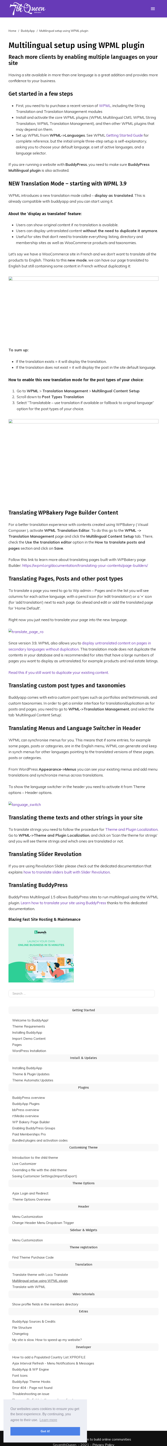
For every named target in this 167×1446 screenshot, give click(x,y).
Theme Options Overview (31, 1199)
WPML (105, 105)
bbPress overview (25, 1110)
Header (83, 1206)
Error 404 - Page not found (32, 1388)
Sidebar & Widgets (83, 1230)
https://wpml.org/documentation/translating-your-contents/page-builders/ (85, 565)
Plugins (83, 1087)
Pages (17, 1045)
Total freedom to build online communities (99, 1439)
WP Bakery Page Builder (31, 1122)
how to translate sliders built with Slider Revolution (66, 872)
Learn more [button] (48, 1420)
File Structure (22, 1327)
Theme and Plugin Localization (131, 829)
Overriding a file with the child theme (39, 1170)
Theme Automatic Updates (32, 1080)
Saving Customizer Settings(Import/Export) (44, 1176)
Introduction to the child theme (35, 1157)
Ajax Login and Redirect (30, 1193)
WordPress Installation (29, 1051)
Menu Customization (27, 1217)
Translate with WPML (28, 1287)
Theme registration (83, 1247)
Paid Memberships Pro (29, 1134)
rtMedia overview (25, 1116)
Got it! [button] (45, 1431)
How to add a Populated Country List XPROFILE (48, 1357)
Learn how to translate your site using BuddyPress (63, 903)
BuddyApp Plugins (26, 1104)
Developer (83, 1347)
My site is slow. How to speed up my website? (47, 1340)
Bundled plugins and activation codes (40, 1140)
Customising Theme (83, 1147)
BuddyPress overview (28, 1098)
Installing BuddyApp (27, 1032)
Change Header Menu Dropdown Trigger (43, 1223)
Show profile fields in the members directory (45, 1304)
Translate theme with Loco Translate (40, 1275)
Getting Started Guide (124, 135)
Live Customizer (24, 1164)
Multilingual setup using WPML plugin (40, 1281)
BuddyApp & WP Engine (30, 1369)
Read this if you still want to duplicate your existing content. (58, 672)
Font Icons (20, 1375)
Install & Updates (83, 1058)
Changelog (20, 1334)
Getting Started (83, 1010)
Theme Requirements (28, 1026)
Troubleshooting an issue (30, 1394)
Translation (83, 1264)
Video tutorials (84, 1294)
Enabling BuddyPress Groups (33, 1128)
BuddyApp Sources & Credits (33, 1321)
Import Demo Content (29, 1038)
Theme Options (83, 1183)
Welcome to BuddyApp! (30, 1020)
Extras (83, 1311)
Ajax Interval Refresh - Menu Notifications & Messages (53, 1363)
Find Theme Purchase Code (33, 1257)
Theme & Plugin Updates (31, 1074)
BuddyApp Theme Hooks (31, 1382)
